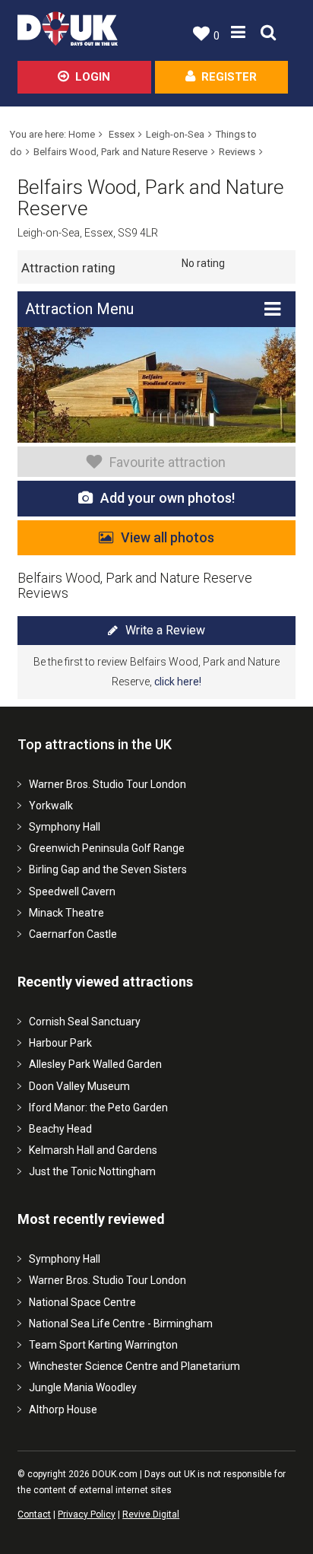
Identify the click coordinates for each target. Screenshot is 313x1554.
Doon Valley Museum (79, 1086)
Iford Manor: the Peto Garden (98, 1107)
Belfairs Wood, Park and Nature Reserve (120, 151)
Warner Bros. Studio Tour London (107, 784)
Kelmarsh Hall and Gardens (93, 1150)
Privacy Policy (86, 1514)
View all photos (167, 537)
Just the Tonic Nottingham (92, 1171)
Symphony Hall (64, 827)
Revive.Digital (150, 1514)
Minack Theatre (66, 913)
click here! (177, 681)
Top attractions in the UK (94, 744)
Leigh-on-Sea (175, 134)
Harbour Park (60, 1043)
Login (92, 77)
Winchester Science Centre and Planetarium (134, 1366)
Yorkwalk (51, 805)
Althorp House (63, 1409)
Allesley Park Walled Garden (95, 1064)
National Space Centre (82, 1302)
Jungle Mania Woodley (83, 1387)
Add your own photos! (167, 498)
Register (229, 77)
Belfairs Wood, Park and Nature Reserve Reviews (134, 585)
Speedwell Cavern (72, 891)
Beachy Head (60, 1129)
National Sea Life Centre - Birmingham (121, 1323)
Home (81, 134)
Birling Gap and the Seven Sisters (108, 869)
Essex (121, 134)
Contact (34, 1514)
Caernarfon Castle (73, 934)
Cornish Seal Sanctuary (85, 1021)
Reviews (237, 151)
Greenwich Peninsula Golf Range (107, 848)
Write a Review (165, 630)
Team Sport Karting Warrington (103, 1345)
